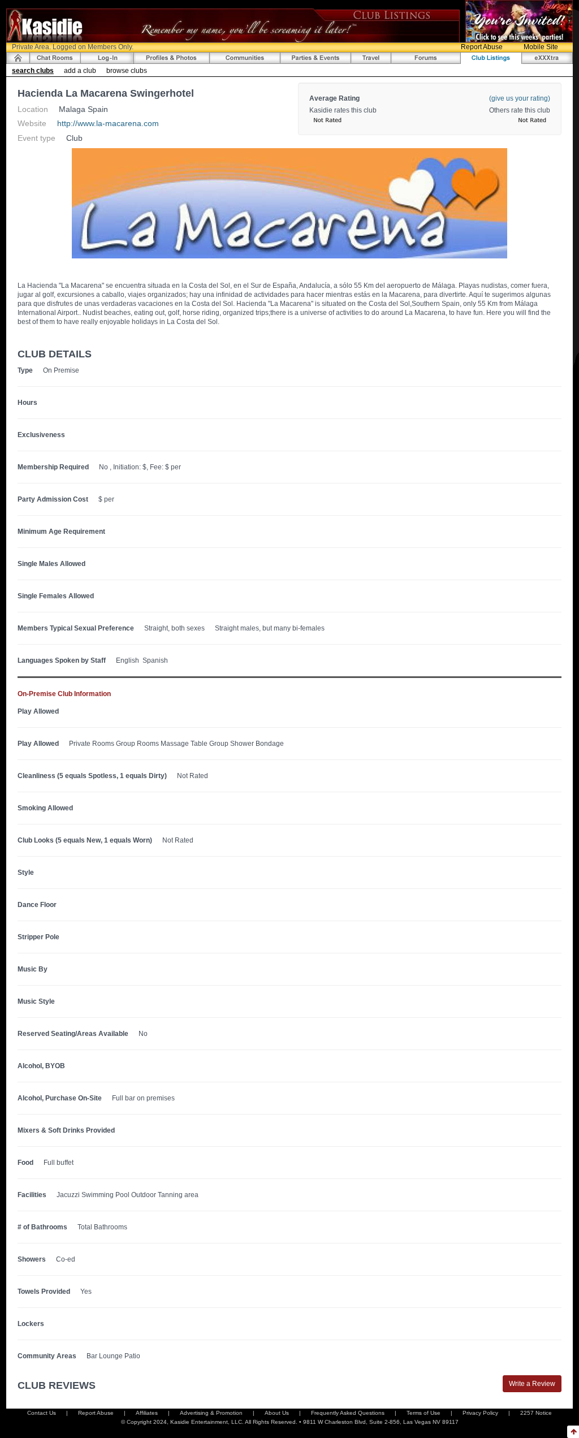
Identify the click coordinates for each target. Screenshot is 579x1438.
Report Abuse (482, 47)
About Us (277, 1413)
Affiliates (147, 1413)
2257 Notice (536, 1413)
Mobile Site (541, 47)
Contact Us (41, 1413)
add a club (80, 71)
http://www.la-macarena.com (108, 123)
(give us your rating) (519, 98)
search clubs (33, 71)
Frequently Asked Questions (347, 1413)
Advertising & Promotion (211, 1413)
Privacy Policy (480, 1413)
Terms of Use (423, 1413)
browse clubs (126, 71)
